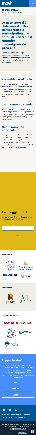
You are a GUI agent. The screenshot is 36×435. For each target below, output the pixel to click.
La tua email (6, 224)
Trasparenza (28, 415)
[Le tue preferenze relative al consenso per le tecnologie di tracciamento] (32, 431)
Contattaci (5, 415)
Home (4, 12)
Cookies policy (19, 417)
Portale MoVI (26, 3)
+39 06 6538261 (24, 427)
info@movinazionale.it (18, 429)
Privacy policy (6, 417)
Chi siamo (11, 12)
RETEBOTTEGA (22, 433)
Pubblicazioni (16, 415)
